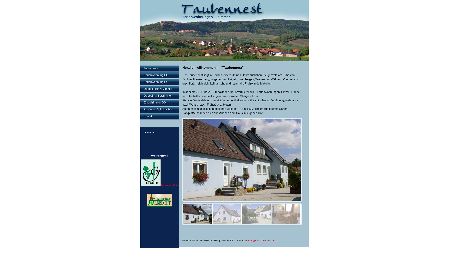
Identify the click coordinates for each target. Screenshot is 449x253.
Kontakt (148, 116)
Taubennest (151, 68)
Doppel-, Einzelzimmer (158, 88)
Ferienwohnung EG (156, 75)
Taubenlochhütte (170, 185)
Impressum (149, 132)
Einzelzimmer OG (155, 102)
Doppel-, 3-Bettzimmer (158, 95)
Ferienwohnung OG (156, 81)
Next (185, 159)
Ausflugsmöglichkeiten (158, 109)
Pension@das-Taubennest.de (259, 240)
